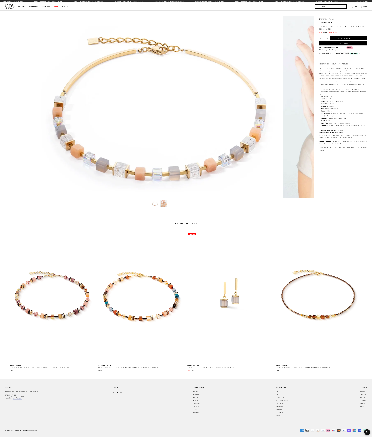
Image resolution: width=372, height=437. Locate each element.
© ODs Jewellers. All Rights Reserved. (21, 430)
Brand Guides (280, 403)
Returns (278, 394)
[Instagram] (121, 392)
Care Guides (279, 406)
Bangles (195, 391)
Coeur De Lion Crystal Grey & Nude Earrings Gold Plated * (211, 367)
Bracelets (196, 394)
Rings (195, 409)
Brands (21, 6)
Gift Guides (279, 409)
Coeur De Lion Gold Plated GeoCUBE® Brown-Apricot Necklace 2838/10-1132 (40, 367)
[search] (332, 6)
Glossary (322, 150)
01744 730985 (17, 398)
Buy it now (342, 43)
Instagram (363, 403)
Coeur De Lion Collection (358, 147)
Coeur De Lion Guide (325, 147)
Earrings (195, 397)
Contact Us (363, 391)
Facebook (363, 400)
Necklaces (196, 403)
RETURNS (346, 64)
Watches (46, 6)
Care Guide (337, 147)
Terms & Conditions (282, 400)
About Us (363, 394)
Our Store (363, 397)
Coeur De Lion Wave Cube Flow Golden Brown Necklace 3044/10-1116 (303, 367)
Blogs (362, 406)
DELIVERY (336, 64)
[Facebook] (114, 392)
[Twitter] (117, 392)
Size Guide (345, 147)
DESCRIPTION (324, 64)
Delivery (278, 391)
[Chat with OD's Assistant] (367, 432)
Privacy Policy (280, 397)
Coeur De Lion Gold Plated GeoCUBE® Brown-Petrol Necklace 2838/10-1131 (128, 367)
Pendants (196, 406)
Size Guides (279, 412)
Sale (56, 6)
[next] (366, 299)
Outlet (65, 6)
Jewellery (33, 6)
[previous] (6, 299)
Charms (195, 400)
